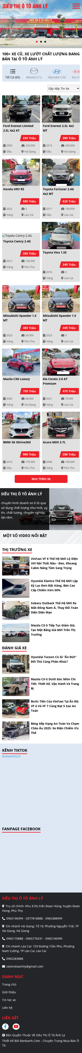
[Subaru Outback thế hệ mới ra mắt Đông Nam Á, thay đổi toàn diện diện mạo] (15, 610)
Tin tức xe (9, 1000)
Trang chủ (9, 984)
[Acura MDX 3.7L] (61, 425)
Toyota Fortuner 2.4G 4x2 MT (58, 191)
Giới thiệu (9, 992)
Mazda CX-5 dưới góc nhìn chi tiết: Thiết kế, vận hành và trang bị (55, 683)
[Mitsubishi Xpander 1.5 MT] (21, 298)
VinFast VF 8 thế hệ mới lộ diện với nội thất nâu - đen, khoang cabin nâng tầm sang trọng (54, 563)
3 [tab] (45, 42)
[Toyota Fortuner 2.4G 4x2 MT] (61, 172)
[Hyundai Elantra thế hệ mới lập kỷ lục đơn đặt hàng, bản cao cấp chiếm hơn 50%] (15, 588)
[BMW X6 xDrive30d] (21, 425)
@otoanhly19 (11, 756)
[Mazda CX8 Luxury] (21, 362)
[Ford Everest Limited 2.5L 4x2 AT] (21, 109)
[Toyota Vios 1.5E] (61, 235)
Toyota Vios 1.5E (55, 252)
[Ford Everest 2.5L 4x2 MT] (61, 109)
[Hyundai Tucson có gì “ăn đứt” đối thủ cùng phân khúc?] (15, 664)
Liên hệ (7, 1008)
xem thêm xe (41, 479)
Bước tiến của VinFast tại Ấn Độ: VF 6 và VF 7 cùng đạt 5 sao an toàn (55, 706)
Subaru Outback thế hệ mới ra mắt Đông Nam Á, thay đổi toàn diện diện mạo (54, 607)
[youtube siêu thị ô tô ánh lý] (16, 1026)
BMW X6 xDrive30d (17, 442)
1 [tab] (37, 42)
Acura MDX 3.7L (54, 442)
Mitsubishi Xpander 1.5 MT (19, 318)
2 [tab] (41, 42)
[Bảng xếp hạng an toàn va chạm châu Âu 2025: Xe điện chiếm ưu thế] (15, 730)
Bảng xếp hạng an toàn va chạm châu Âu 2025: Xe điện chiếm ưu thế (55, 728)
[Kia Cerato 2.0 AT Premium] (61, 362)
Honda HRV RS (13, 189)
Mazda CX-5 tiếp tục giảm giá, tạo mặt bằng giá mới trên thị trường (53, 629)
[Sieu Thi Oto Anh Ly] (25, 6)
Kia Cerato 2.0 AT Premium (55, 381)
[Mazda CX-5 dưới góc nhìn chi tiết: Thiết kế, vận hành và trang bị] (15, 686)
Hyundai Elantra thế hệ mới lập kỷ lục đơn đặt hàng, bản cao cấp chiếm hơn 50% (54, 585)
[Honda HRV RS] (21, 172)
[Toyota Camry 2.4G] (21, 235)
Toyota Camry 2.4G (17, 241)
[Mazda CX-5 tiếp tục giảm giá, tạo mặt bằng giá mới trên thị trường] (15, 632)
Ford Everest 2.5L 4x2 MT (58, 128)
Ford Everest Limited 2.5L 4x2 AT (18, 128)
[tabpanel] (41, 24)
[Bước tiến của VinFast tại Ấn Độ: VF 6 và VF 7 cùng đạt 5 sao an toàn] (15, 708)
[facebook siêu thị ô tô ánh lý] (7, 1026)
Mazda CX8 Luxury (16, 379)
